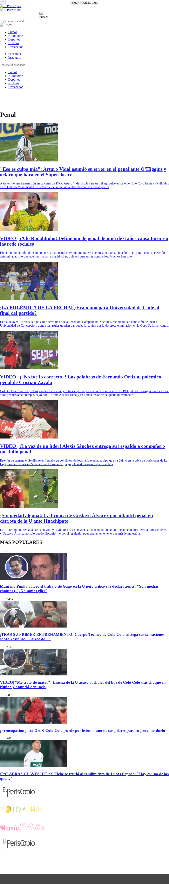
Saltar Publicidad (84, 2)
